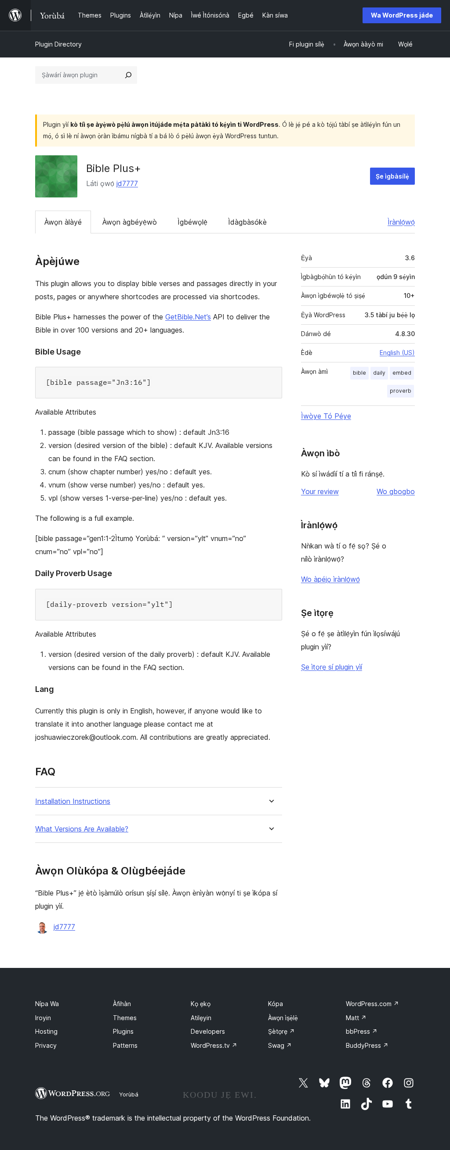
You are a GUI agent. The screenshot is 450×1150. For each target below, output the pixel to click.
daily (379, 372)
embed (401, 372)
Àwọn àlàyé (63, 222)
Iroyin (43, 1017)
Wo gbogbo (396, 491)
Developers (208, 1031)
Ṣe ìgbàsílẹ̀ (392, 176)
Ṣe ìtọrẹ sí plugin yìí (331, 667)
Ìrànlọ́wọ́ (401, 222)
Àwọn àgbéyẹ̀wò (129, 222)
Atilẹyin (201, 1017)
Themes (125, 1017)
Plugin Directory (58, 44)
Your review (320, 491)
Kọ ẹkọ (200, 1003)
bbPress (361, 1031)
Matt (356, 1017)
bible (359, 372)
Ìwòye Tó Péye (326, 416)
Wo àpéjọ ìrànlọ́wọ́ (330, 579)
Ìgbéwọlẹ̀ (192, 222)
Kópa (275, 1003)
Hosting (46, 1031)
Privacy (46, 1045)
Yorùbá (128, 1094)
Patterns (125, 1045)
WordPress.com (372, 1003)
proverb (400, 390)
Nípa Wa (47, 1003)
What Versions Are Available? (81, 829)
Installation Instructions (72, 801)
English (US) (397, 352)
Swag (280, 1045)
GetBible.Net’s (188, 316)
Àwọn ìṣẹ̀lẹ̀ (283, 1017)
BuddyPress (367, 1045)
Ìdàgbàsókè (247, 222)
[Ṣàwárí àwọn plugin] (128, 75)
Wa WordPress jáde (402, 15)
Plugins (123, 1031)
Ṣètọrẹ (281, 1031)
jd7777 (127, 183)
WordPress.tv (214, 1045)
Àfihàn (122, 1003)
